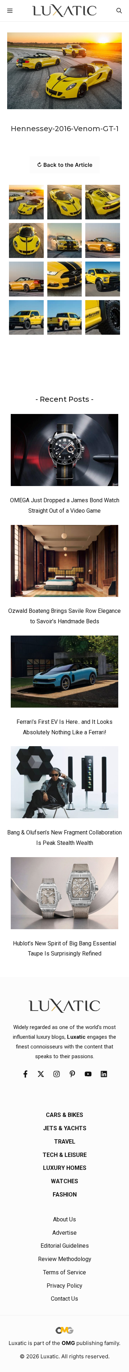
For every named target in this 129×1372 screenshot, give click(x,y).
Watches (64, 1181)
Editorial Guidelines (64, 1245)
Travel (64, 1141)
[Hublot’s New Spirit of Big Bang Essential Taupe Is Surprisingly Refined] (64, 895)
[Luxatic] (64, 11)
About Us (64, 1219)
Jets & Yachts (64, 1128)
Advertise (64, 1232)
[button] (119, 11)
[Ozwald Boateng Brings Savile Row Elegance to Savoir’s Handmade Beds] (64, 563)
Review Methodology (64, 1259)
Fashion (65, 1194)
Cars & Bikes (64, 1115)
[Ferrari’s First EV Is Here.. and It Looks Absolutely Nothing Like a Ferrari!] (64, 673)
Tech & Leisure (65, 1155)
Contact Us (64, 1298)
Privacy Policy (64, 1285)
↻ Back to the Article (64, 164)
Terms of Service (64, 1272)
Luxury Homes (64, 1167)
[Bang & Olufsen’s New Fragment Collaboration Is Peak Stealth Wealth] (64, 784)
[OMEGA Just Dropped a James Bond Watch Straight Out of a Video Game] (64, 452)
